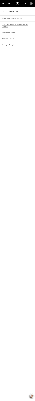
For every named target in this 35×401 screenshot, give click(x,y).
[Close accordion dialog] (4, 11)
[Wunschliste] (25, 3)
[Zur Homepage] (17, 3)
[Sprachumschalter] (8, 3)
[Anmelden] (31, 3)
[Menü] (3, 3)
